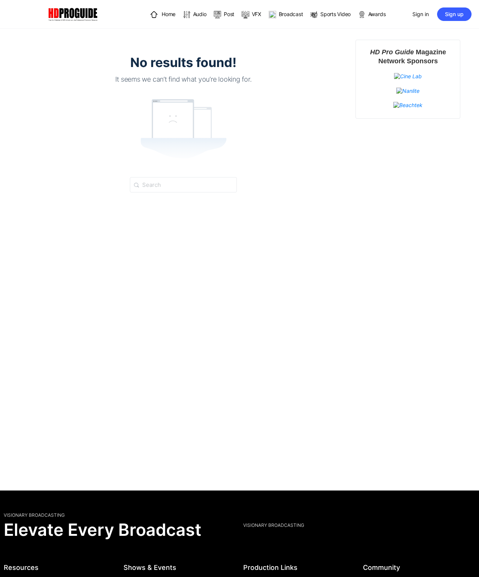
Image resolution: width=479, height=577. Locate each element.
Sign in (420, 14)
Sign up (454, 14)
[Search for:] (183, 184)
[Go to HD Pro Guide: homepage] (72, 13)
